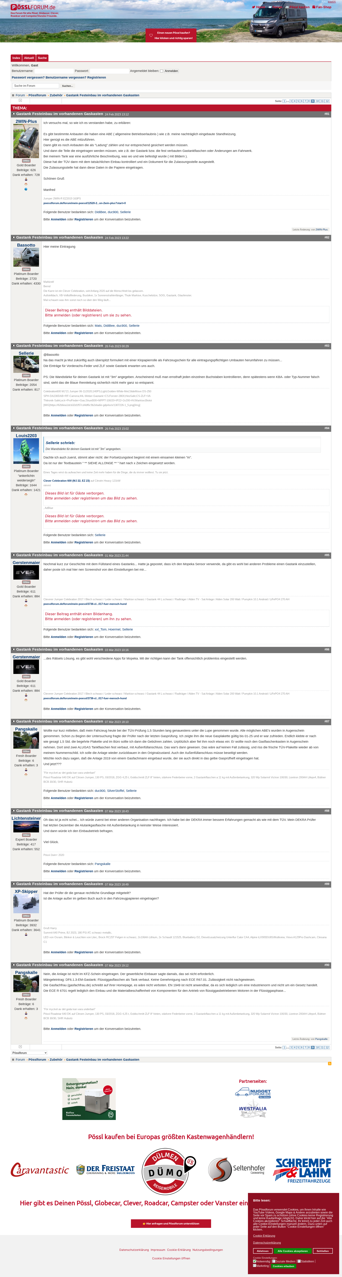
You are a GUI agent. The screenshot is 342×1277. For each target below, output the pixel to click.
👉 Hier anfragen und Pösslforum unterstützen (171, 1223)
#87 (327, 721)
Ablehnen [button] (263, 1251)
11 (322, 101)
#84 (327, 428)
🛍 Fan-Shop (321, 7)
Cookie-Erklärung (179, 1250)
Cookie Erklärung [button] (264, 1235)
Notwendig (263, 1261)
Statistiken (307, 1261)
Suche (42, 58)
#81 (327, 113)
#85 (327, 555)
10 (317, 101)
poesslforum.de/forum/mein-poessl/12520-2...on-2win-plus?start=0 (84, 203)
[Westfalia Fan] (253, 1108)
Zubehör (56, 95)
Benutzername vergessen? (66, 77)
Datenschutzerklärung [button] (267, 1242)
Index (16, 58)
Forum (20, 95)
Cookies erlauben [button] (283, 1266)
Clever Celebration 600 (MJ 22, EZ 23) (66, 480)
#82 (327, 237)
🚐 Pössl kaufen (297, 7)
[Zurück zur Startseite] (33, 7)
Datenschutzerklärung (134, 1250)
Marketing (262, 1266)
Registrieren (96, 77)
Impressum (158, 1250)
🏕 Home (258, 7)
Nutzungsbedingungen (208, 1250)
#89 (327, 883)
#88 (327, 810)
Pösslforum (37, 95)
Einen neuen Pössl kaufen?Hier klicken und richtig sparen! (174, 35)
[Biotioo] (89, 1098)
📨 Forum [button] (275, 7)
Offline (26, 161)
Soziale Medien (285, 1261)
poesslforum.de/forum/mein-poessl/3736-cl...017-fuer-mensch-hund (85, 604)
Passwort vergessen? (28, 77)
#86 (327, 649)
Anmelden (58, 219)
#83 (327, 345)
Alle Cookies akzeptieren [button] (293, 1251)
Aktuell (29, 58)
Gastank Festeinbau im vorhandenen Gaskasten (102, 95)
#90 (327, 964)
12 (327, 101)
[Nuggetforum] (253, 1092)
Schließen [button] (323, 1251)
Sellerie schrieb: (60, 443)
